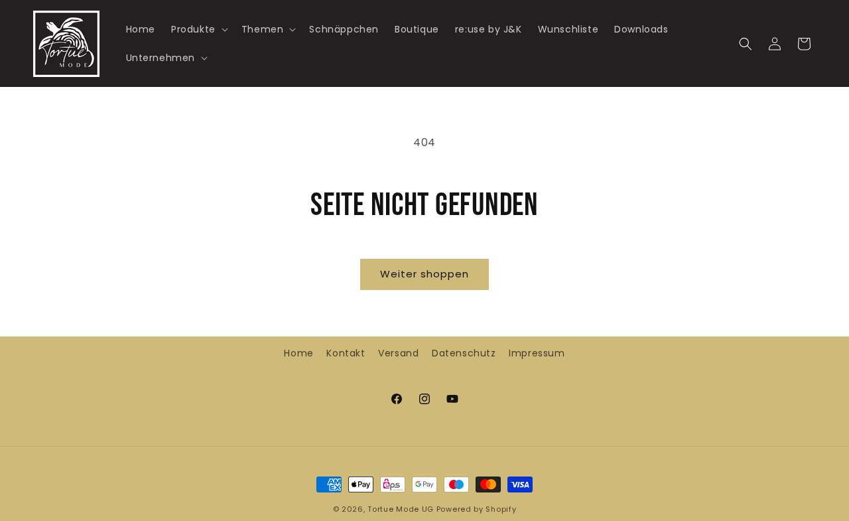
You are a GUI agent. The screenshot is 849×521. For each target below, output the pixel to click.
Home (298, 353)
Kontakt (345, 353)
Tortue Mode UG (400, 509)
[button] (198, 29)
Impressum (536, 353)
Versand (398, 353)
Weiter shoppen (424, 274)
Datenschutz (464, 353)
